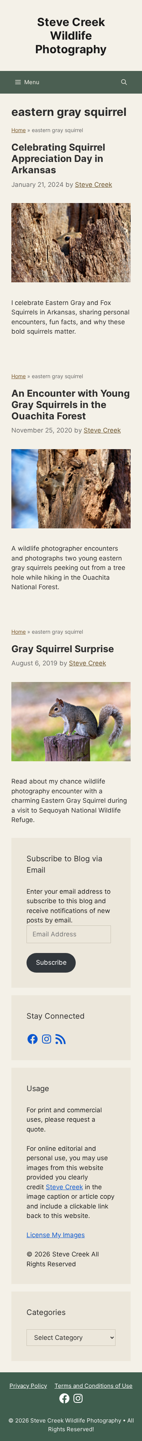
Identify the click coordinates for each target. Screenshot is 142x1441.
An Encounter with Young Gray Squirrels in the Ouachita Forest (70, 405)
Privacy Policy (28, 1385)
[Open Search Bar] (124, 82)
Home (18, 130)
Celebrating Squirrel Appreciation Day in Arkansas (58, 159)
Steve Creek (64, 1187)
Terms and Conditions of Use (94, 1385)
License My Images (56, 1235)
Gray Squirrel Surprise (62, 648)
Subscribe (51, 962)
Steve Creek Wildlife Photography (71, 35)
